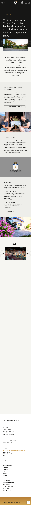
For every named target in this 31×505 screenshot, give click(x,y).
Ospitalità (5, 471)
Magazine (5, 473)
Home (4, 14)
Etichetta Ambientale (8, 482)
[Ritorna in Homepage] (15, 2)
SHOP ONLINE (11, 211)
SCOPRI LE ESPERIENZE (13, 107)
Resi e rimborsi (7, 490)
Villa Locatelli (6, 484)
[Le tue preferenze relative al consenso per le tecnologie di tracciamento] (28, 502)
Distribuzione (6, 480)
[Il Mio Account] (26, 2)
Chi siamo (5, 467)
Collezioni (5, 469)
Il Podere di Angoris (8, 486)
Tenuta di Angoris (7, 465)
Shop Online (6, 488)
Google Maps (7, 207)
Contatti (5, 475)
